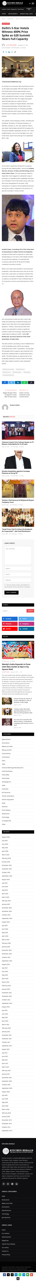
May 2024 (5, 932)
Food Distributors (7, 771)
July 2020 (4, 1095)
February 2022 (6, 1028)
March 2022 (5, 1024)
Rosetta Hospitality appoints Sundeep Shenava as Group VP (16, 472)
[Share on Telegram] (23, 1274)
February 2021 (6, 1070)
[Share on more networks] (18, 1278)
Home (4, 14)
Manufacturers (6, 1210)
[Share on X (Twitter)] (6, 52)
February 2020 (6, 1113)
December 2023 (7, 950)
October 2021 (6, 1042)
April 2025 (5, 893)
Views (3, 824)
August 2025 (6, 879)
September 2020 (7, 1088)
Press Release (6, 810)
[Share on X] (8, 1274)
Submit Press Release (8, 1244)
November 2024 (7, 911)
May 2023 (5, 975)
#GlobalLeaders (17, 372)
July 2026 (4, 840)
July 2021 (4, 1053)
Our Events (5, 1247)
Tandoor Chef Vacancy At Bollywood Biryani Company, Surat (18, 501)
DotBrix (31, 1271)
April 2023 (5, 978)
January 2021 (6, 1074)
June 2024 (5, 929)
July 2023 (4, 968)
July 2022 (4, 1010)
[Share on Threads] (12, 1274)
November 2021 (7, 1039)
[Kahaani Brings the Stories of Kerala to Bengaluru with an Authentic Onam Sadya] (7, 701)
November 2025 (7, 869)
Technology (5, 817)
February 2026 (6, 858)
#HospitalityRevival (8, 375)
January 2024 (6, 947)
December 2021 (7, 1035)
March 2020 (5, 1109)
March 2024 (5, 939)
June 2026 (5, 844)
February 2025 (6, 901)
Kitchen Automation (8, 796)
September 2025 (7, 876)
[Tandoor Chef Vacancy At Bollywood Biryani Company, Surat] (18, 489)
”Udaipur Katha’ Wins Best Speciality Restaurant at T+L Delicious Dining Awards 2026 (23, 711)
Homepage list (6, 782)
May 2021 (5, 1060)
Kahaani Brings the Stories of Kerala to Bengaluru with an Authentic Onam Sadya (23, 700)
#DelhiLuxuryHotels (8, 369)
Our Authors (6, 1233)
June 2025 (5, 886)
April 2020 (5, 1106)
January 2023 (6, 989)
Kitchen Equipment (8, 799)
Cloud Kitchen (6, 753)
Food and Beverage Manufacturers (12, 768)
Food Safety (5, 775)
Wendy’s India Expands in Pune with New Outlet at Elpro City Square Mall (16, 667)
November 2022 (7, 996)
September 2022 (7, 1003)
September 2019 (7, 1130)
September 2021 (7, 1046)
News (3, 803)
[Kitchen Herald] (13, 3)
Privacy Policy (6, 1254)
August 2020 (6, 1092)
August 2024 (6, 922)
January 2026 (6, 862)
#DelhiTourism (20, 369)
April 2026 (5, 851)
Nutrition (5, 806)
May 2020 (5, 1102)
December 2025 (7, 865)
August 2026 (6, 837)
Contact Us (5, 1251)
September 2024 (7, 918)
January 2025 (6, 904)
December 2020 (7, 1077)
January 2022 (6, 1031)
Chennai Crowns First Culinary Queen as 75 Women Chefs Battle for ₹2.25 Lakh (18, 443)
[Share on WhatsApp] (12, 52)
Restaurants (13, 14)
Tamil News (20, 9)
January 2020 (6, 1116)
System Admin (11, 45)
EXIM (3, 764)
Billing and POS (7, 750)
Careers (4, 9)
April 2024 (5, 936)
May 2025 (5, 890)
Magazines (14, 9)
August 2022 (6, 1007)
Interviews (5, 789)
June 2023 (5, 971)
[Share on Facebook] (3, 52)
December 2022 (7, 993)
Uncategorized (6, 821)
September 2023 (7, 961)
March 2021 (5, 1067)
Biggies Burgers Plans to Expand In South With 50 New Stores (10, 395)
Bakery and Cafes (26, 14)
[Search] (30, 3)
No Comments (6, 47)
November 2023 (7, 954)
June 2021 (5, 1056)
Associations (6, 743)
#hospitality (27, 372)
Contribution (6, 757)
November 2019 (7, 1123)
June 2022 (5, 1014)
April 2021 (5, 1063)
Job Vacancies (6, 792)
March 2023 (5, 982)
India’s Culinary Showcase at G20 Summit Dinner (24, 395)
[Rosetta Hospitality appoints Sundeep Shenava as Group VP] (18, 459)
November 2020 (7, 1081)
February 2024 (6, 943)
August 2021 (6, 1049)
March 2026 (5, 855)
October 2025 (6, 872)
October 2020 (6, 1085)
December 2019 (7, 1120)
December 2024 (7, 908)
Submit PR (29, 9)
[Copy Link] (15, 52)
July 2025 (4, 883)
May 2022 (5, 1017)
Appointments (6, 739)
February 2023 (6, 985)
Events (8, 9)
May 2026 (5, 848)
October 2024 (6, 915)
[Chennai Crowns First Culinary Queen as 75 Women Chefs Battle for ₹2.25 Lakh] (18, 430)
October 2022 (6, 1000)
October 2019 (6, 1127)
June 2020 (5, 1099)
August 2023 (6, 964)
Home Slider (6, 23)
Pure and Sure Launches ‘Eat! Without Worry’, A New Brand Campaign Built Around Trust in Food (23, 722)
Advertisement (6, 1237)
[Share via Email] (27, 1274)
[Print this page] (31, 1274)
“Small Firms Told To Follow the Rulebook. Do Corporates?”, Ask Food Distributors (17, 530)
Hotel (3, 785)
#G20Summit (6, 372)
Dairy (3, 760)
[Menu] (33, 3)
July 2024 (4, 925)
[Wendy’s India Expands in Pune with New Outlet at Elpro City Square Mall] (18, 650)
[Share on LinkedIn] (9, 52)
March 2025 (5, 897)
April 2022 (5, 1021)
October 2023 (6, 957)
